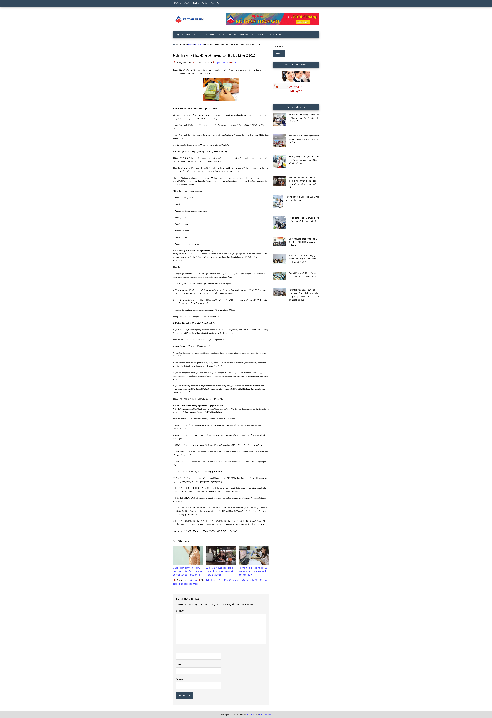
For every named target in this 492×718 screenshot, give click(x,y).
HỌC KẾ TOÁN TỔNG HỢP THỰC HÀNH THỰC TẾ (190, 19)
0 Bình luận (237, 62)
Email (179, 664)
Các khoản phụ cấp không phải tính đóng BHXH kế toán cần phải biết (303, 242)
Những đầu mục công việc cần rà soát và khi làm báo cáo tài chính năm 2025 (304, 118)
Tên (178, 650)
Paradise (251, 714)
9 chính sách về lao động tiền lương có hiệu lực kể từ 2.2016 (233, 580)
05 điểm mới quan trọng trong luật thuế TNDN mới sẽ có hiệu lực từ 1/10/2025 (220, 571)
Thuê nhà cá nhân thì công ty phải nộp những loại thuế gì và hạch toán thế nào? (302, 258)
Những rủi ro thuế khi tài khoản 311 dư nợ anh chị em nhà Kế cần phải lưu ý (253, 571)
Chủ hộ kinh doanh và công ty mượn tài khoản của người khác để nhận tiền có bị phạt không (187, 571)
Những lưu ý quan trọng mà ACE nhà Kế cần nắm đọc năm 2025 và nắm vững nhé (304, 160)
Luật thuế (193, 580)
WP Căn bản (265, 714)
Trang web (180, 679)
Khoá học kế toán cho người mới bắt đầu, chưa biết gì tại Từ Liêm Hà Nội (304, 139)
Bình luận (181, 611)
